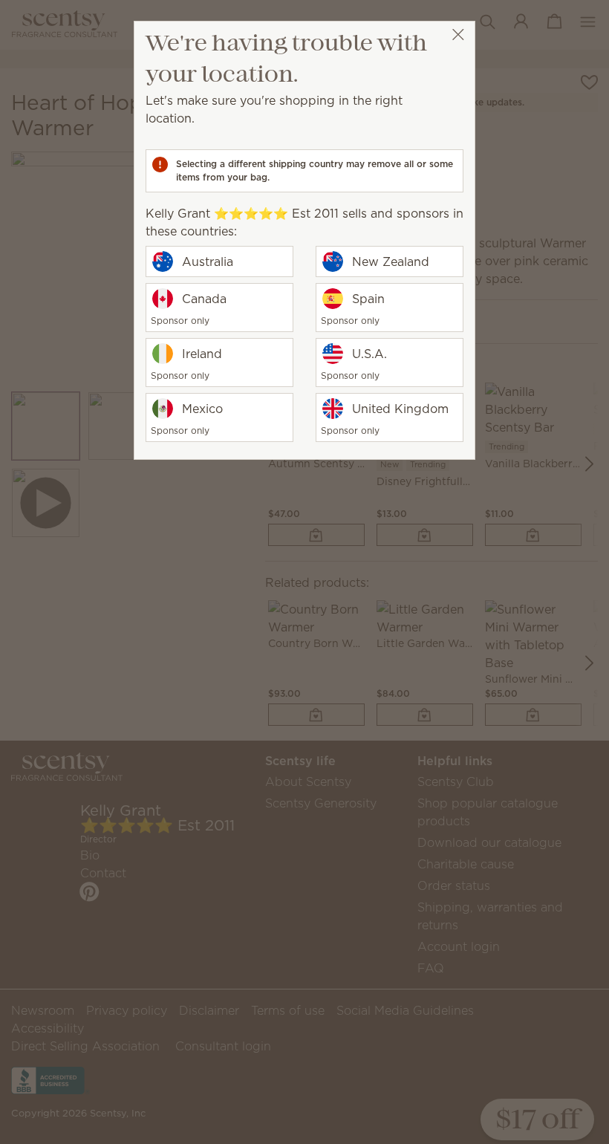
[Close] (457, 34)
